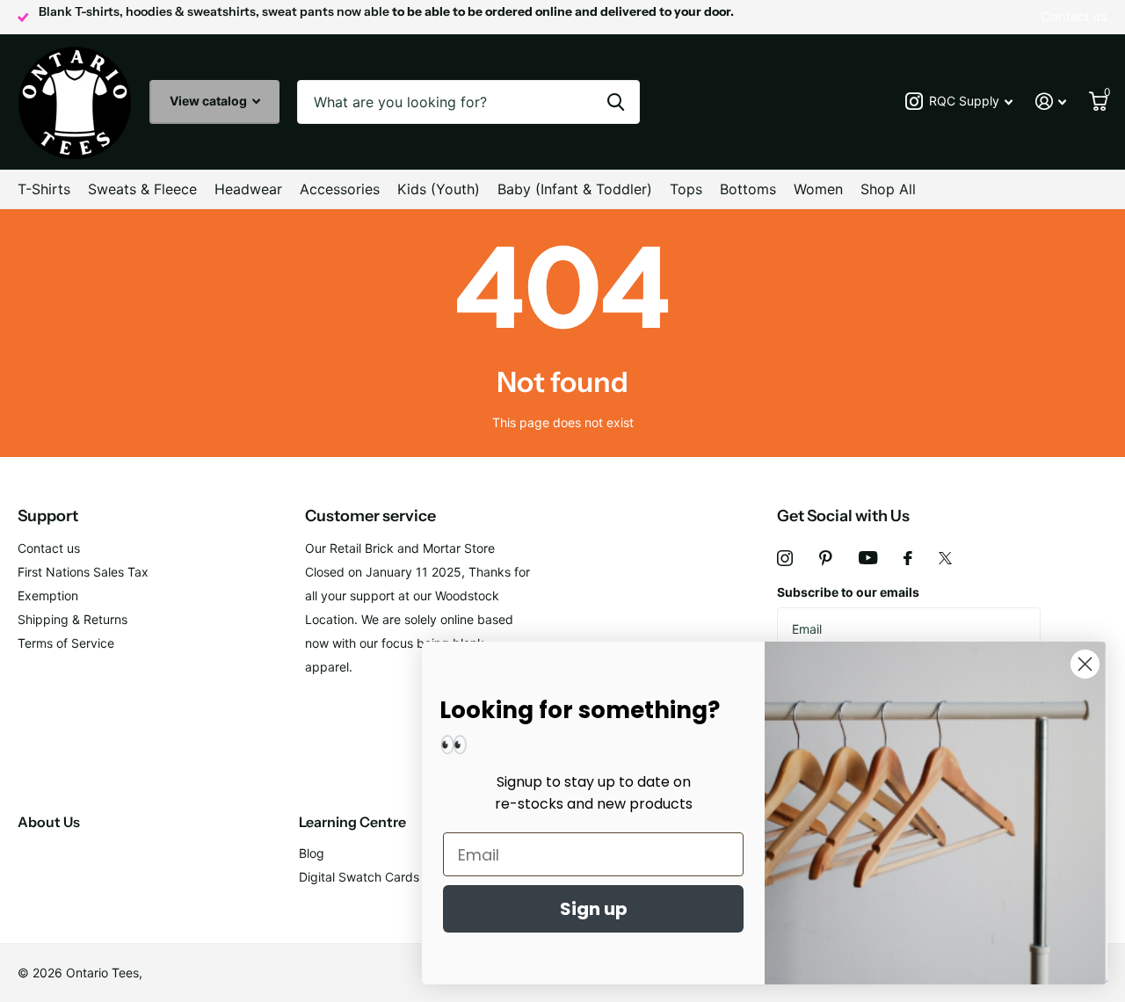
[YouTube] (868, 557)
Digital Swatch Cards (359, 876)
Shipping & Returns (72, 619)
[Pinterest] (825, 558)
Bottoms (748, 189)
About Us (49, 822)
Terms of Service (66, 642)
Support (48, 516)
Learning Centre (352, 822)
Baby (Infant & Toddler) (574, 189)
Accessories (340, 189)
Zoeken (616, 102)
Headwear (248, 189)
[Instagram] (785, 558)
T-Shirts (44, 189)
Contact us (49, 548)
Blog (311, 853)
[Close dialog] (1085, 664)
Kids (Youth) (438, 189)
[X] (945, 558)
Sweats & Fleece (142, 189)
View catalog (210, 100)
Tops (686, 189)
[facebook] (908, 558)
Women (818, 189)
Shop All (888, 189)
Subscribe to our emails (848, 591)
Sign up (594, 909)
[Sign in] (1050, 101)
